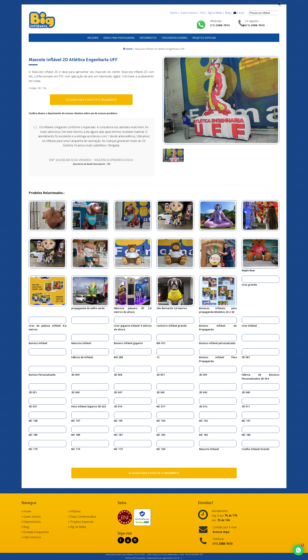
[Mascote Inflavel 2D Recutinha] (159, 443)
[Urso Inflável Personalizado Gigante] (244, 320)
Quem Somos (32, 516)
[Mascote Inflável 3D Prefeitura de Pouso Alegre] (31, 401)
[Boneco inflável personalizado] (201, 337)
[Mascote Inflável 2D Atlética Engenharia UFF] (221, 102)
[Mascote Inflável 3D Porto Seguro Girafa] (74, 369)
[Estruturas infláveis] (219, 215)
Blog (26, 527)
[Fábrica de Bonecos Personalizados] (244, 369)
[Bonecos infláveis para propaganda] (219, 291)
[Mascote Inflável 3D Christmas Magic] (31, 387)
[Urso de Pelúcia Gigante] (49, 291)
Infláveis (93, 37)
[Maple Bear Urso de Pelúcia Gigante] (262, 253)
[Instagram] (135, 540)
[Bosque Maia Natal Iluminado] (31, 352)
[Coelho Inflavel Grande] (244, 443)
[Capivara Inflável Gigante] (49, 215)
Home (128, 48)
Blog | (228, 12)
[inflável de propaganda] (244, 337)
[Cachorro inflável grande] (159, 320)
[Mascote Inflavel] (201, 443)
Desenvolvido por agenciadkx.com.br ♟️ (165, 558)
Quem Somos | (190, 12)
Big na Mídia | (216, 12)
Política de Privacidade (135, 558)
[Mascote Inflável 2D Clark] (201, 415)
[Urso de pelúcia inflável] (31, 320)
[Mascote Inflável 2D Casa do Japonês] (74, 415)
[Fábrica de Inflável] (74, 352)
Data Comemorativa (83, 516)
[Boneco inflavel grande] (177, 215)
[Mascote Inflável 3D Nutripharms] (116, 401)
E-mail (240, 12)
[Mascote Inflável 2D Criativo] (159, 429)
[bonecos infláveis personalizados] (116, 352)
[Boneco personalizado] (262, 215)
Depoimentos (148, 37)
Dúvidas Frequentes (36, 532)
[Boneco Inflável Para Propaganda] (201, 352)
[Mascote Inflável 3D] (159, 369)
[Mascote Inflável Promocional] (201, 429)
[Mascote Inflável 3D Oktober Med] (159, 387)
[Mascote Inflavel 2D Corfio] (31, 443)
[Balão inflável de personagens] (159, 337)
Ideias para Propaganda (119, 37)
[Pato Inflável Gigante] (74, 401)
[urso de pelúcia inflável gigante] (134, 253)
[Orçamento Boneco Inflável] (116, 369)
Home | (174, 12)
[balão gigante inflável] (244, 415)
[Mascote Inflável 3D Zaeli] (201, 401)
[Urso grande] (244, 279)
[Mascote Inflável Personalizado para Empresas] (74, 387)
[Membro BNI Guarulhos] (126, 517)
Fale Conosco (32, 537)
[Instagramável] (219, 253)
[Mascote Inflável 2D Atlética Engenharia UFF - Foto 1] (173, 155)
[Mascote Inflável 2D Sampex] (244, 429)
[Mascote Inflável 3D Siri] (159, 401)
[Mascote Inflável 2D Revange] (31, 429)
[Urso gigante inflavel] (116, 320)
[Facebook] (120, 540)
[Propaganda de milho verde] (91, 291)
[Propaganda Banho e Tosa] (177, 291)
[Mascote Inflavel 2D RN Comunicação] (116, 443)
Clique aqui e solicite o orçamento (92, 99)
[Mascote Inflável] (201, 369)
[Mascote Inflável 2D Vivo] (74, 429)
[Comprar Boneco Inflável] (31, 337)
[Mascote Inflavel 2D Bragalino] (74, 443)
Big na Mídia (78, 527)
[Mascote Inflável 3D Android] (244, 352)
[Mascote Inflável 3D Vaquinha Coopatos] (116, 387)
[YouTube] (128, 540)
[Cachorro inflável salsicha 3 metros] (91, 215)
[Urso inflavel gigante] (177, 253)
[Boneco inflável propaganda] (91, 253)
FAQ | (203, 12)
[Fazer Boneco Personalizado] (31, 369)
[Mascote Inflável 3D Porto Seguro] (244, 387)
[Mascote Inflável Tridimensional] (159, 352)
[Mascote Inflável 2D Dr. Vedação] (116, 415)
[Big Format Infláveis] (42, 20)
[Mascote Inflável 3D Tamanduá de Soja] (201, 387)
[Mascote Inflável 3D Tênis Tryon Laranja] (244, 401)
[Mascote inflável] (74, 337)
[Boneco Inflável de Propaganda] (201, 320)
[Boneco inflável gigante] (116, 337)
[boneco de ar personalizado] (134, 291)
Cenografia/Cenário (175, 37)
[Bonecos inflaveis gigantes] (49, 253)
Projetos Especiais (204, 37)
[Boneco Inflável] (74, 320)
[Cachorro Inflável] (134, 215)
